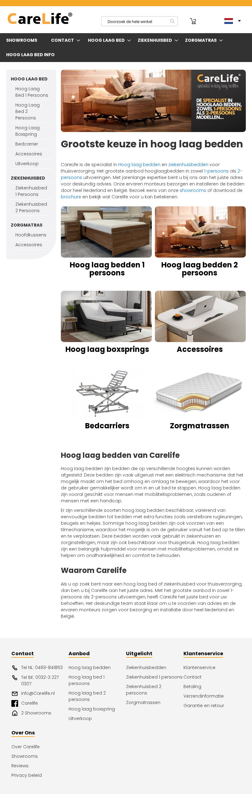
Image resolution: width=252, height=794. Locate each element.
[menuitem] (22, 40)
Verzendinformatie (203, 696)
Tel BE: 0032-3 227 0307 (40, 680)
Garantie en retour (203, 706)
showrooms (193, 190)
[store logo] (40, 18)
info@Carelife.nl (38, 693)
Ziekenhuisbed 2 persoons (143, 689)
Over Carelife (25, 747)
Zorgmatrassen (143, 702)
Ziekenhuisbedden (146, 667)
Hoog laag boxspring (92, 709)
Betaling (192, 686)
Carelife (29, 703)
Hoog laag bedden (139, 165)
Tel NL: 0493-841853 (42, 667)
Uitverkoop (80, 718)
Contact (192, 677)
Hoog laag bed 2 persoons (87, 696)
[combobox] (139, 21)
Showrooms (24, 756)
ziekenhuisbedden (188, 165)
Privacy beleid (26, 775)
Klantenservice (199, 667)
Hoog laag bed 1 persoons (86, 680)
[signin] (185, 21)
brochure (71, 197)
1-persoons (216, 171)
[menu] (126, 47)
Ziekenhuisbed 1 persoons (154, 677)
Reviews (20, 766)
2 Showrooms (36, 713)
